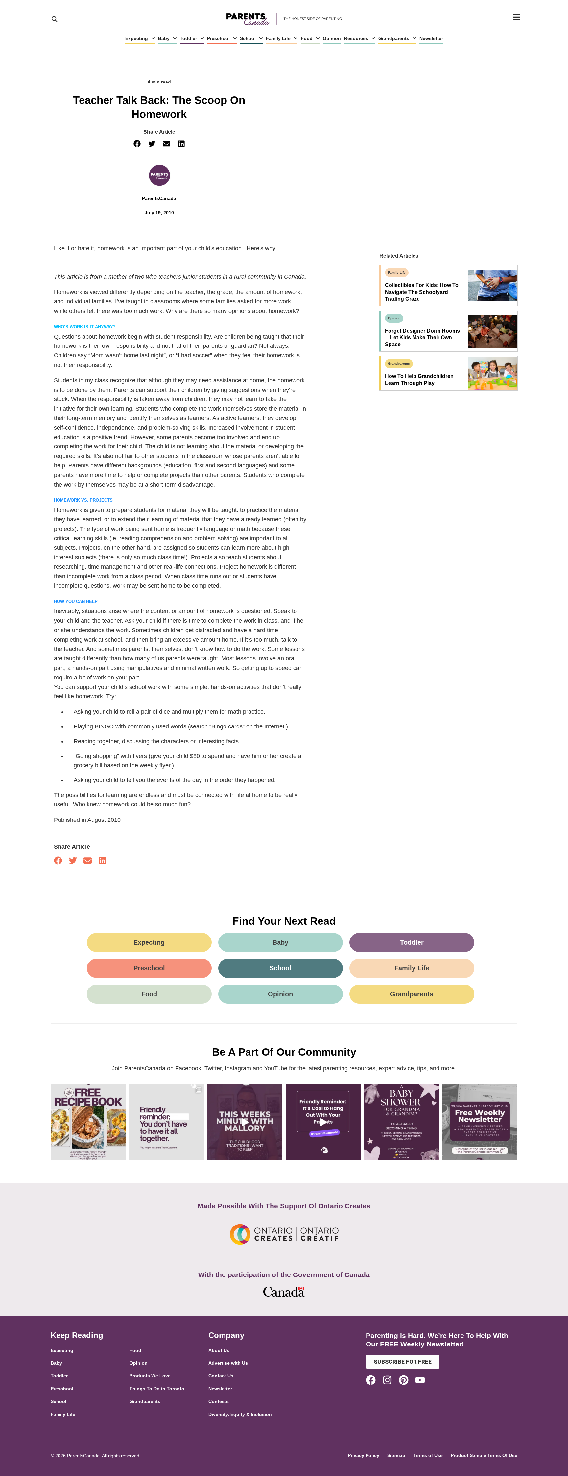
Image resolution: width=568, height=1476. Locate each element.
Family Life (278, 38)
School (248, 38)
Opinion (332, 38)
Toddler (188, 38)
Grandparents (393, 38)
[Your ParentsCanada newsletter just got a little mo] (479, 1121)
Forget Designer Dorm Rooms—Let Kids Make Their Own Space (422, 337)
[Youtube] (420, 1380)
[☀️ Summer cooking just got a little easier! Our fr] (88, 1121)
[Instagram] (387, 1380)
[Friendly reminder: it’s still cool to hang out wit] (323, 1121)
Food (307, 38)
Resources (356, 38)
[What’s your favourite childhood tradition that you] (244, 1121)
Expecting (136, 38)
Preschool (218, 38)
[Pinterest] (404, 1380)
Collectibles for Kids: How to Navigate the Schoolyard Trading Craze (422, 292)
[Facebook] (371, 1380)
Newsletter (431, 38)
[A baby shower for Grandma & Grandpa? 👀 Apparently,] (401, 1121)
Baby (164, 38)
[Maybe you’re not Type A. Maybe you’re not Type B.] (166, 1121)
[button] (137, 143)
